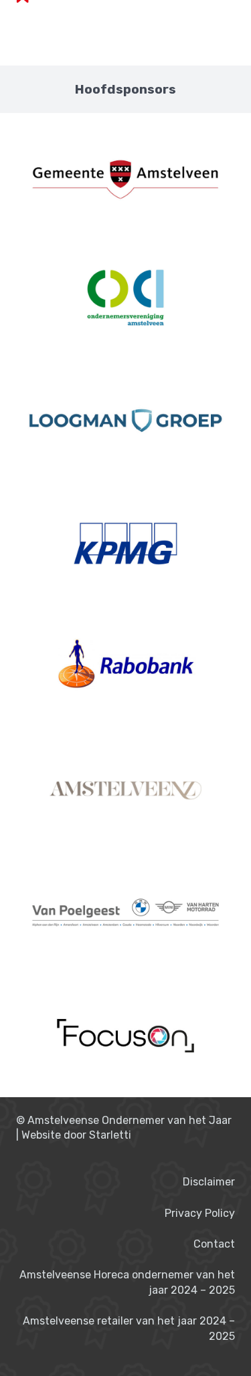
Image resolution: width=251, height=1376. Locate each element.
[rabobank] (125, 666)
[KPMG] (125, 543)
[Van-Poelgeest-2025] (125, 912)
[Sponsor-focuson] (125, 1035)
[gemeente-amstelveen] (125, 174)
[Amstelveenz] (125, 789)
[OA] (125, 297)
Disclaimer (209, 1181)
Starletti (110, 1135)
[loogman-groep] (125, 420)
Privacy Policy (200, 1213)
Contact (214, 1244)
